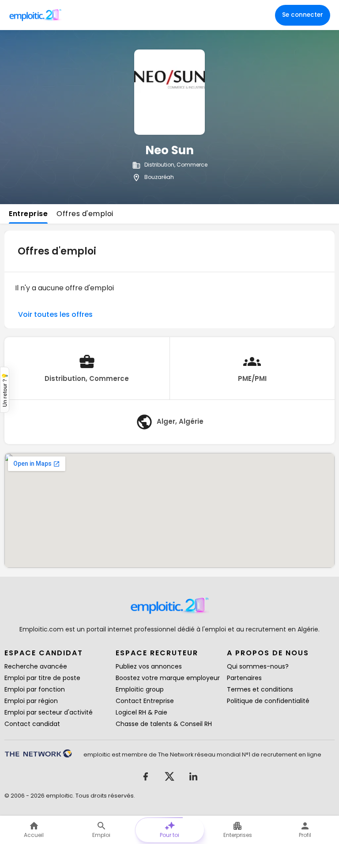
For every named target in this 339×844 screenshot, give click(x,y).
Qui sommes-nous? (258, 666)
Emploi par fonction (34, 689)
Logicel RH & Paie (141, 712)
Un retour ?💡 (4, 390)
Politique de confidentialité (268, 700)
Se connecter (302, 15)
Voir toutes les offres (55, 314)
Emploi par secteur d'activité (48, 712)
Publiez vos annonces (149, 666)
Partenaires (244, 677)
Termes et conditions (260, 689)
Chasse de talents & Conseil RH (164, 723)
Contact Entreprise (145, 700)
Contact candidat (32, 723)
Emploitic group (140, 689)
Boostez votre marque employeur (168, 677)
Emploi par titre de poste (42, 677)
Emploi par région (31, 700)
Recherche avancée (35, 666)
